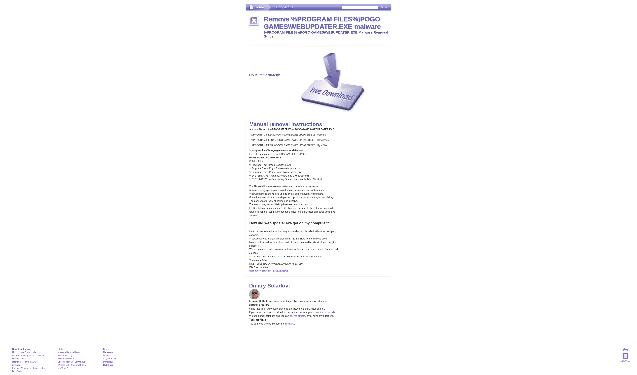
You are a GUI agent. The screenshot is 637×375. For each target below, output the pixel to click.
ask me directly (297, 315)
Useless (106, 355)
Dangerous (284, 7)
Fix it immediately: (264, 75)
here (291, 323)
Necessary (108, 352)
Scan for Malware (66, 358)
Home (259, 7)
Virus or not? (71, 361)
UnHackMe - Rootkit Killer (24, 352)
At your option (109, 358)
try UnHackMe (327, 312)
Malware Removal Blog (69, 352)
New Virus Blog (65, 355)
